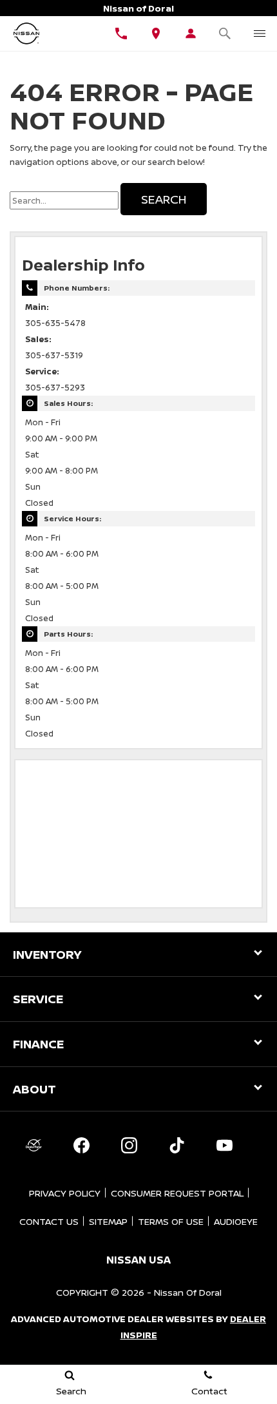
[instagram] (129, 1145)
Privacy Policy (64, 1193)
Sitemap (108, 1221)
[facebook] (81, 1145)
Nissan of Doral (188, 1292)
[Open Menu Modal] (259, 33)
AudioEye (236, 1221)
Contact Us (49, 1221)
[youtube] (224, 1145)
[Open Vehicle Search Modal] (225, 33)
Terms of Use (171, 1221)
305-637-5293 (55, 387)
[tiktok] (176, 1145)
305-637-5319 (54, 355)
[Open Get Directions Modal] (155, 33)
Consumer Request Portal (177, 1193)
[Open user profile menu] (190, 33)
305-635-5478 (55, 323)
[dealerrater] (33, 1145)
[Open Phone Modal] (121, 33)
